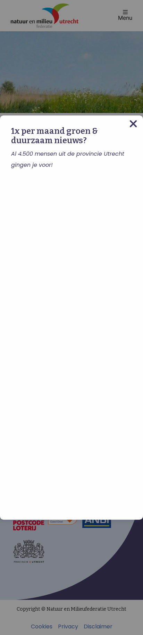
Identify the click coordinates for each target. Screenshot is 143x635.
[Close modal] (133, 124)
